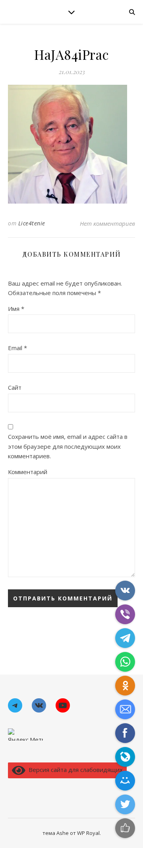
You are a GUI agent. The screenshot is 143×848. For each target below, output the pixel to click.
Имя (16, 309)
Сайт (14, 387)
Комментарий (27, 472)
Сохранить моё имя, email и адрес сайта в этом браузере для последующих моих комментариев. (68, 446)
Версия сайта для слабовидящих (74, 770)
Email (17, 348)
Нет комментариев (107, 223)
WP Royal (88, 833)
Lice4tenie (31, 223)
